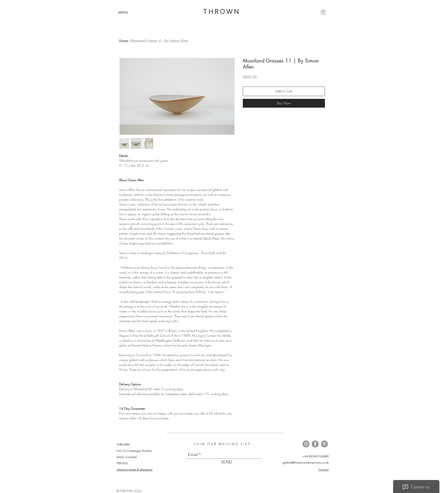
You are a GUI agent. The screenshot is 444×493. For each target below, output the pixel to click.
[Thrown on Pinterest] (324, 443)
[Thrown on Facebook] (315, 443)
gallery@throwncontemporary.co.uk (305, 462)
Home (123, 41)
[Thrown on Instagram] (305, 443)
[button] (123, 12)
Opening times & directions (135, 469)
